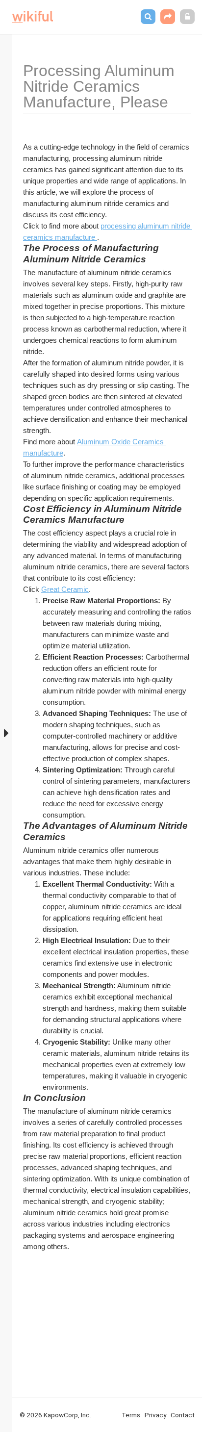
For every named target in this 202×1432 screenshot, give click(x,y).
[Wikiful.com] (32, 17)
